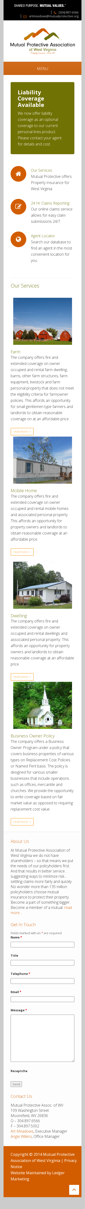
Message (19, 1010)
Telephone (20, 974)
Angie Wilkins (21, 1136)
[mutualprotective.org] (42, 41)
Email (16, 992)
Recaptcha (19, 1071)
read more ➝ (22, 431)
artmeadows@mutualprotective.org (53, 16)
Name (16, 937)
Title (14, 955)
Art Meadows (22, 1131)
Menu (42, 68)
